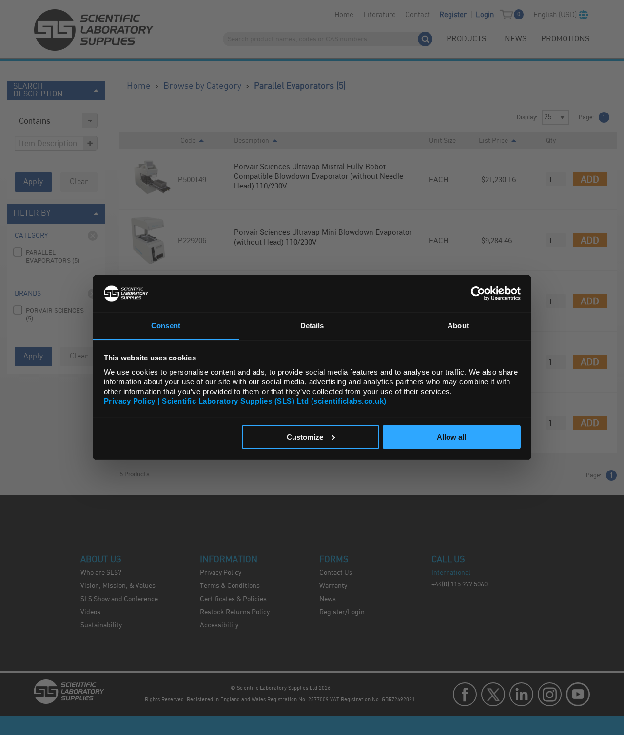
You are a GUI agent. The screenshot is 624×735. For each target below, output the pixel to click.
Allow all (451, 437)
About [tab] (458, 325)
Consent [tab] (165, 325)
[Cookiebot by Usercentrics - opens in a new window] (478, 293)
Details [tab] (312, 325)
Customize (305, 437)
